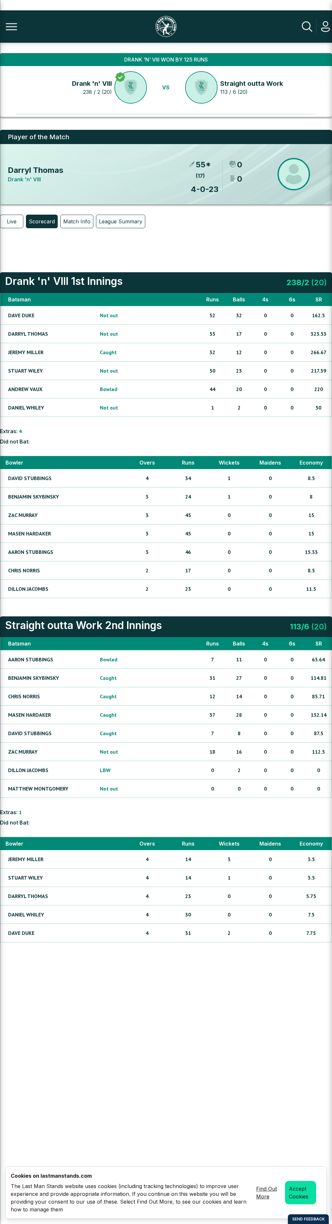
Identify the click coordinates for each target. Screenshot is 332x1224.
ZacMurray (23, 515)
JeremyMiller (25, 352)
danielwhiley (26, 407)
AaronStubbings (30, 552)
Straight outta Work (251, 83)
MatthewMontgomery (38, 788)
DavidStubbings (30, 478)
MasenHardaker (29, 533)
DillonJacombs (28, 589)
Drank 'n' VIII (92, 83)
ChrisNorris (24, 570)
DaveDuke (21, 315)
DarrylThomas (28, 334)
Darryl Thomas (35, 170)
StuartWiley (25, 370)
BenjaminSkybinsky (33, 496)
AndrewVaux (25, 389)
